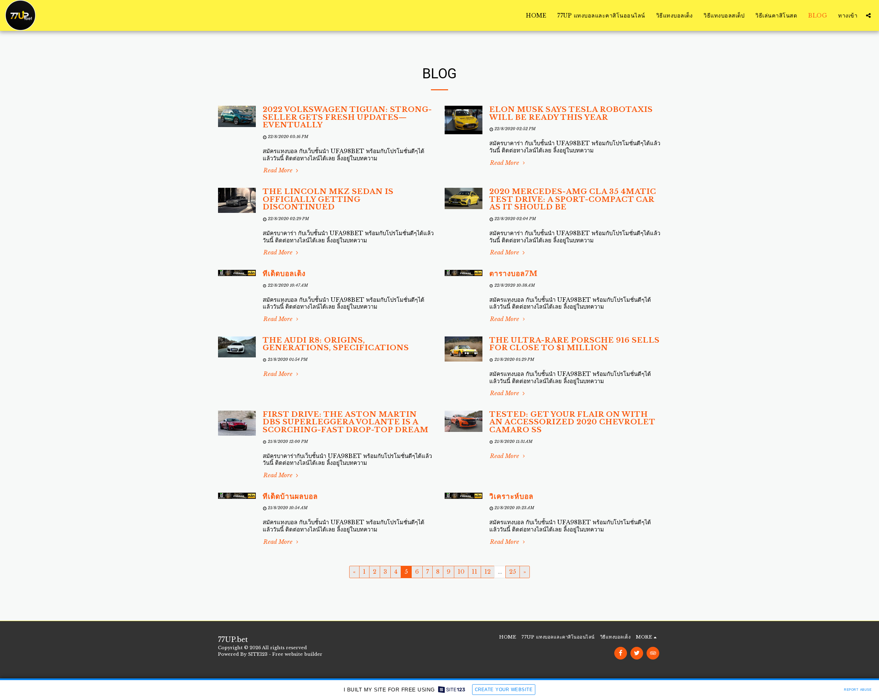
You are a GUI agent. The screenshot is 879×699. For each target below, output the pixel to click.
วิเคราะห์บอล (511, 496)
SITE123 (257, 654)
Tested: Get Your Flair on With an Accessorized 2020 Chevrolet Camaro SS (572, 422)
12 (487, 571)
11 (474, 571)
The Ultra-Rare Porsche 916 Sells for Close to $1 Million (574, 344)
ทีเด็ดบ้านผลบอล (290, 496)
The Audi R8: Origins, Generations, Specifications (336, 344)
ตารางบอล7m (513, 273)
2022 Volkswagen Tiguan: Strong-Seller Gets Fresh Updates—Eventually (347, 117)
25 (512, 571)
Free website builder (297, 654)
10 (461, 571)
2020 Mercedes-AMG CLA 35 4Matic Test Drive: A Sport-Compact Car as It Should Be (572, 199)
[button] (868, 15)
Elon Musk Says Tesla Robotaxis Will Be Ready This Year (571, 113)
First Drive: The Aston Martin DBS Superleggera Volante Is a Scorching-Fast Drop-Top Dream (346, 422)
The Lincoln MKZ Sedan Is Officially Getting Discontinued (328, 199)
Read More (278, 170)
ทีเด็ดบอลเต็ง (284, 273)
